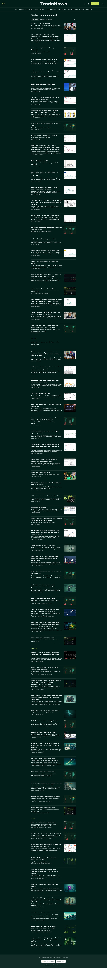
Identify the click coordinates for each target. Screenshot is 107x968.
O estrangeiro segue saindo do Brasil (40, 137)
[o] (69, 735)
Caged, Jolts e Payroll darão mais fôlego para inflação (44, 668)
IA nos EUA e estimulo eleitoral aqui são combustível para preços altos (45, 672)
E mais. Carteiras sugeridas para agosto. (41, 127)
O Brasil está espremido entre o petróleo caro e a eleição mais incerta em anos (46, 900)
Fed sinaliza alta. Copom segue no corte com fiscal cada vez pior (44, 326)
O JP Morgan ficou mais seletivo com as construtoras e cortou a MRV (46, 784)
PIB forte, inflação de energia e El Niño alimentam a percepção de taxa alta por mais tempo (44, 824)
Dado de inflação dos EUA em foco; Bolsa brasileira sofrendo (44, 188)
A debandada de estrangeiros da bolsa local (45, 124)
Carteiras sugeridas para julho (43, 638)
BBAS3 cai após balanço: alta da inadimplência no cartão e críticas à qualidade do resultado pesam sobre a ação (45, 148)
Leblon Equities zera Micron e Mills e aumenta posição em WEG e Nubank (46, 275)
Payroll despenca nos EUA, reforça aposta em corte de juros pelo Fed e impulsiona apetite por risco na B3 (46, 614)
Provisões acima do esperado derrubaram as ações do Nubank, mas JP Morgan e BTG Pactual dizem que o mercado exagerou (46, 889)
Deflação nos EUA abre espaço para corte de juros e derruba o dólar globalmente (44, 558)
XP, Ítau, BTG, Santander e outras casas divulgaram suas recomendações (45, 290)
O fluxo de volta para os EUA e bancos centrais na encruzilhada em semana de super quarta (43, 774)
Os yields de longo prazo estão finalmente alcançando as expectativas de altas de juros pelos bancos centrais (45, 849)
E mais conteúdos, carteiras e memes (40, 930)
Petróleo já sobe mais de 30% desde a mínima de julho (45, 483)
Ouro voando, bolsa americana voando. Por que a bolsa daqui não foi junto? (45, 216)
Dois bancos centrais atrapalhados (44, 721)
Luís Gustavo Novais (39, 603)
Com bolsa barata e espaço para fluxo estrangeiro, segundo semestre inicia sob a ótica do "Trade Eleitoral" (45, 624)
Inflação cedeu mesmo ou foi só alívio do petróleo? (46, 573)
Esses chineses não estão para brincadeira (43, 85)
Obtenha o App (60, 961)
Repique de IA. (35, 344)
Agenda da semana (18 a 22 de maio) (40, 862)
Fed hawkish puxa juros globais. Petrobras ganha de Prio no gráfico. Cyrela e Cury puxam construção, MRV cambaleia (46, 735)
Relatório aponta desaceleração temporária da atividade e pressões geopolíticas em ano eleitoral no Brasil (45, 536)
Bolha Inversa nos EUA (39, 161)
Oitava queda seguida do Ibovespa (44, 135)
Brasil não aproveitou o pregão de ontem (44, 262)
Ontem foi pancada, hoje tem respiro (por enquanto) (45, 432)
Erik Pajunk (40, 28)
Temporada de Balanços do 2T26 (43, 545)
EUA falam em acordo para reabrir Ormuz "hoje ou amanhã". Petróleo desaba (46, 300)
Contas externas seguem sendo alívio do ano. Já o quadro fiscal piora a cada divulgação (45, 330)
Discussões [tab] (49, 19)
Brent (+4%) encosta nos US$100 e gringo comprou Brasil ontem (44, 460)
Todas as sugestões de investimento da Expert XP (46, 405)
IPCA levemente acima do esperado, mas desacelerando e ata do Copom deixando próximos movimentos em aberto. (46, 207)
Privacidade (52, 957)
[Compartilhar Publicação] (88, 3)
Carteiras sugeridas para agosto (43, 288)
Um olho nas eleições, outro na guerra (46, 833)
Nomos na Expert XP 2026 (40, 472)
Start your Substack (49, 961)
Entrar (102, 4)
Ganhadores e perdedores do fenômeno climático (43, 713)
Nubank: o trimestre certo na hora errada (44, 885)
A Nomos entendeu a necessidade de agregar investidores (45, 474)
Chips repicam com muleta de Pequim (45, 496)
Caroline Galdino (39, 154)
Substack (47, 965)
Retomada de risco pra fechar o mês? (45, 342)
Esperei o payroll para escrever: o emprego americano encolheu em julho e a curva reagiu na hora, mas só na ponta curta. (46, 241)
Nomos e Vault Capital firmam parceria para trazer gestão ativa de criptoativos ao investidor (46, 682)
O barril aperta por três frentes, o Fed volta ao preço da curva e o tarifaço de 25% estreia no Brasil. (46, 487)
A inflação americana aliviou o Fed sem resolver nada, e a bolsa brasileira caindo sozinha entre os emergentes (45, 191)
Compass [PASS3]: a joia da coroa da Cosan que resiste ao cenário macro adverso (45, 745)
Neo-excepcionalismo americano (43, 772)
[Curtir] (32, 30)
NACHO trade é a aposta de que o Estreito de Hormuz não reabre (43, 927)
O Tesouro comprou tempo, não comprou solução (45, 72)
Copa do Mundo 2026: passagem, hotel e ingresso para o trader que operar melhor (46, 940)
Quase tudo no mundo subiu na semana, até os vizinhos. (45, 219)
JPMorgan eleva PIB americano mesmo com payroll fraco (46, 228)
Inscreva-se (95, 4)
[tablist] (41, 19)
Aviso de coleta (64, 957)
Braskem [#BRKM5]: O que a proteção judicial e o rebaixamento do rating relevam (45, 654)
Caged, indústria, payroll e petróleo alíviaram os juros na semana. (45, 601)
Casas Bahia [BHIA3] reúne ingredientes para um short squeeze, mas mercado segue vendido (46, 697)
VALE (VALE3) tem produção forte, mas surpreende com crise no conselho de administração (45, 446)
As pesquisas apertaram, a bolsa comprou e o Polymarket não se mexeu (45, 35)
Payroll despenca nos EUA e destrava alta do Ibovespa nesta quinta (45, 610)
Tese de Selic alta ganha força (43, 822)
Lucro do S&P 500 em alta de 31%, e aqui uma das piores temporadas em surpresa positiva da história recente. (45, 115)
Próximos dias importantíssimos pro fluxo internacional (45, 381)
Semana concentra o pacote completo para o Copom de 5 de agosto (45, 419)
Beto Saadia (38, 53)
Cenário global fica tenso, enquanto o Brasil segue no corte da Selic (46, 422)
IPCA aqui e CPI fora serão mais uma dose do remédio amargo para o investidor (45, 799)
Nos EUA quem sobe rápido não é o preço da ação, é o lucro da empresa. (46, 163)
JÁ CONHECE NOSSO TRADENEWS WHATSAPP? (43, 522)
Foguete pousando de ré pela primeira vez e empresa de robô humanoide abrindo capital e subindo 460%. (45, 88)
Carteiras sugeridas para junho (43, 807)
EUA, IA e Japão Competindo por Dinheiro (43, 49)
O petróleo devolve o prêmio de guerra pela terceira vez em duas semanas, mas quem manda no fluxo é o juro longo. (46, 317)
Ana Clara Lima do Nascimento (42, 293)
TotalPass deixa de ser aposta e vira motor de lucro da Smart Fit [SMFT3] (45, 914)
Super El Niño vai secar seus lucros (45, 711)
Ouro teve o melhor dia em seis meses (45, 250)
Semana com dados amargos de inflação (45, 796)
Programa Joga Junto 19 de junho (43, 732)
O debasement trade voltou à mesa (44, 60)
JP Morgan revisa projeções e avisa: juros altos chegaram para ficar (45, 904)
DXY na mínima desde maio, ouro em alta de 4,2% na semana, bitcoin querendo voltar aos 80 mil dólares (44, 62)
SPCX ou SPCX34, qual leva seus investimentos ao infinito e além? (44, 759)
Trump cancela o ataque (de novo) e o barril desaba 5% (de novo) (45, 313)
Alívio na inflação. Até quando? (43, 598)
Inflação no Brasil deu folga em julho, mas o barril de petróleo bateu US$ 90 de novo (46, 202)
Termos (58, 957)
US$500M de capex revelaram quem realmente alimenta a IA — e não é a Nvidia (45, 871)
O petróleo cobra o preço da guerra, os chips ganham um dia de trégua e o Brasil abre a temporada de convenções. (46, 510)
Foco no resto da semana (40, 23)
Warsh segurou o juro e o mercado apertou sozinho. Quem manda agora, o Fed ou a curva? (45, 354)
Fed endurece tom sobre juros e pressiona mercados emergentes (43, 586)
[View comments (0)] (42, 30)
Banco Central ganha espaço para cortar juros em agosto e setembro (46, 519)
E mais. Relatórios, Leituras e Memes (40, 52)
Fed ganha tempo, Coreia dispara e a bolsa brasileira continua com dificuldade (45, 174)
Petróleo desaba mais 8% (40, 393)
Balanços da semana (38, 507)
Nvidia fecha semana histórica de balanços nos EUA (44, 859)
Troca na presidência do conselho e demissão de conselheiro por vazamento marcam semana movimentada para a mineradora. (46, 450)
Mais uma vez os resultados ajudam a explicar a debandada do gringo (45, 111)
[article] (53, 27)
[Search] (85, 3)
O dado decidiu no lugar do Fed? (43, 239)
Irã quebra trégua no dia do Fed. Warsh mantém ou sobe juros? (46, 368)
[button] (16, 9)
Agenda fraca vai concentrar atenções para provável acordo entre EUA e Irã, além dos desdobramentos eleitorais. (46, 836)
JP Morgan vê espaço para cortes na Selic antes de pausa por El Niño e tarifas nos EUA (45, 532)
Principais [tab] (42, 19)
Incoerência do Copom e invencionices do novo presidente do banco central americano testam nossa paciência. (46, 723)
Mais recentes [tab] (35, 19)
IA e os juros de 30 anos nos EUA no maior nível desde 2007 (45, 98)
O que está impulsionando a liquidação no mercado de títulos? (46, 845)
